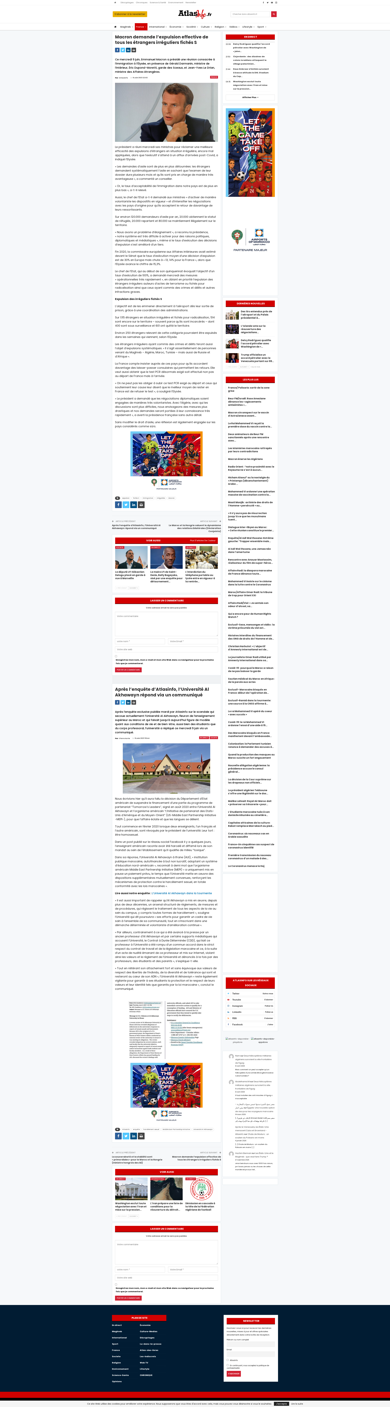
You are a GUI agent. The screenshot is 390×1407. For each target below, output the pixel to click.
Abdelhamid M (242, 1081)
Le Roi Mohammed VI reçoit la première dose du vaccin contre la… (250, 425)
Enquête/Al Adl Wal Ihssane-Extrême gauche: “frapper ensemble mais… (250, 539)
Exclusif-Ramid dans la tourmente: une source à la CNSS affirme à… (249, 702)
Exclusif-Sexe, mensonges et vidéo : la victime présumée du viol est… (251, 626)
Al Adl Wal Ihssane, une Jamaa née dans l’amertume (249, 550)
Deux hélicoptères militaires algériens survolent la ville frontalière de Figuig (253, 1059)
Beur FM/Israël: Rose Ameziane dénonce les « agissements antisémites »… (247, 402)
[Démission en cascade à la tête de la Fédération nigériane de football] (201, 1189)
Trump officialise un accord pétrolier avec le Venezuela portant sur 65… (257, 358)
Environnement (175, 2)
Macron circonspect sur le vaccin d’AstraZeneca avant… (248, 414)
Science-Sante (120, 1375)
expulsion (125, 498)
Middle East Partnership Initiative (176, 1129)
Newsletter (191, 2)
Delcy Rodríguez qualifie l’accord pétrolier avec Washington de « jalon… (251, 48)
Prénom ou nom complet (238, 1340)
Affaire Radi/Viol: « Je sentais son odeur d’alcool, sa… (248, 604)
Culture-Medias (148, 1331)
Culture (205, 26)
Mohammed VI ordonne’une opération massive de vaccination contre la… (251, 493)
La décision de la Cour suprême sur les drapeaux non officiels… (249, 781)
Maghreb (125, 26)
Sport (260, 26)
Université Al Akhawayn (203, 1129)
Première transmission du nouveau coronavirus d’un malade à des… (249, 857)
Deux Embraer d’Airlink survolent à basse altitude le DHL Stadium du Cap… (251, 73)
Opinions (117, 1381)
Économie (175, 26)
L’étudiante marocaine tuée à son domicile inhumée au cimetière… (249, 813)
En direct (155, 547)
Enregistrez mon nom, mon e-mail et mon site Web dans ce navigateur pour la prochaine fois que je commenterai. (165, 661)
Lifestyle (247, 26)
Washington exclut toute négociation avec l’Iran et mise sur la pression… (250, 85)
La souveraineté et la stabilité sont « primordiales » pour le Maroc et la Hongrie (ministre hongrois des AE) (137, 1159)
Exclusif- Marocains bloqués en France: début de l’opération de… (248, 691)
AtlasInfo (233, 1360)
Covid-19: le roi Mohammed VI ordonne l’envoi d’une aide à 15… (247, 724)
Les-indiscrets (148, 1356)
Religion (219, 26)
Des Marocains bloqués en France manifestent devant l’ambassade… (250, 734)
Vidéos (233, 26)
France (140, 26)
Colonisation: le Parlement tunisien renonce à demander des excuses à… (251, 745)
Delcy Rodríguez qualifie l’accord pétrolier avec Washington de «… (256, 343)
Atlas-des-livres (149, 1350)
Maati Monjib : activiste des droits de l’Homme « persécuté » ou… (250, 504)
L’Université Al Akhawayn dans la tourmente (182, 893)
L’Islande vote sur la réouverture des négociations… (253, 329)
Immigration (148, 498)
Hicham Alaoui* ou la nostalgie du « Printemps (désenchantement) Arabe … (249, 481)
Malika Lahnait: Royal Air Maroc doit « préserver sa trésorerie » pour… (249, 802)
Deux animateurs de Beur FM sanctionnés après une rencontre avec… (248, 437)
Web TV (144, 1362)
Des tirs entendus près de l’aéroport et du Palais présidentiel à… (256, 314)
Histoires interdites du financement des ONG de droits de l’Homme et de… (251, 637)
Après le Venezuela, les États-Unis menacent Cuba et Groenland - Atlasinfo (252, 1131)
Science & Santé (158, 2)
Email (229, 1349)
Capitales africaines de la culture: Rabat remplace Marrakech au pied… (251, 824)
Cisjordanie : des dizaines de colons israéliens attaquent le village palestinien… (249, 60)
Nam (237, 1055)
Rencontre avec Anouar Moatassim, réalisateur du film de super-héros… (250, 561)
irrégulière (161, 498)
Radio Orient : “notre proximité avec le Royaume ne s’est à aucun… (251, 468)
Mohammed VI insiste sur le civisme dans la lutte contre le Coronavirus (250, 583)
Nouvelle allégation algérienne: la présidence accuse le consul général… (249, 768)
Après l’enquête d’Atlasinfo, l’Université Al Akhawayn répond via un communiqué (136, 527)
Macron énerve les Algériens (245, 459)
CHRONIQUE (146, 1375)
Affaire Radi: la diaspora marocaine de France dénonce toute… (250, 572)
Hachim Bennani (243, 1153)
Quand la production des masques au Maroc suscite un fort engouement (251, 756)
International (157, 26)
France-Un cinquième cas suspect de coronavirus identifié (251, 846)
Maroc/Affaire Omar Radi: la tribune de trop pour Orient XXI (250, 594)
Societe (119, 547)
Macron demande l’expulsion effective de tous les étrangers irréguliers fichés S (196, 1158)
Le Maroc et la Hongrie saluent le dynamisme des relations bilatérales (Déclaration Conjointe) (195, 528)
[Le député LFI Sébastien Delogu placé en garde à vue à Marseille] (131, 557)
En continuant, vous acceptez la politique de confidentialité (248, 1366)
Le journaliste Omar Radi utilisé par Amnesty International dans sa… (249, 659)
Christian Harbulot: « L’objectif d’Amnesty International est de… (248, 648)
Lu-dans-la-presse (150, 1343)
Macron (171, 498)
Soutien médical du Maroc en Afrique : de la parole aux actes (251, 680)
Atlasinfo (125, 1129)
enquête (136, 1129)
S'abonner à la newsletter (130, 14)
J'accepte (281, 1403)
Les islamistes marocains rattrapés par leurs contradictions (250, 450)
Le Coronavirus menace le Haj (246, 866)
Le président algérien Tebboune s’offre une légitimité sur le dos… (248, 792)
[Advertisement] (250, 922)
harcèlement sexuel (151, 1129)
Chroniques (141, 2)
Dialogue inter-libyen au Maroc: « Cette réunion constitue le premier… (251, 529)
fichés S (136, 498)
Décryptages (127, 2)
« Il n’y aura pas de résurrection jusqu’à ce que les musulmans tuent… (247, 516)
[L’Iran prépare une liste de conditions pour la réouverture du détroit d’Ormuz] (166, 1189)
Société (191, 26)
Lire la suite (297, 1404)
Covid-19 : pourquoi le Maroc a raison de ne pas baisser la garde (250, 669)
